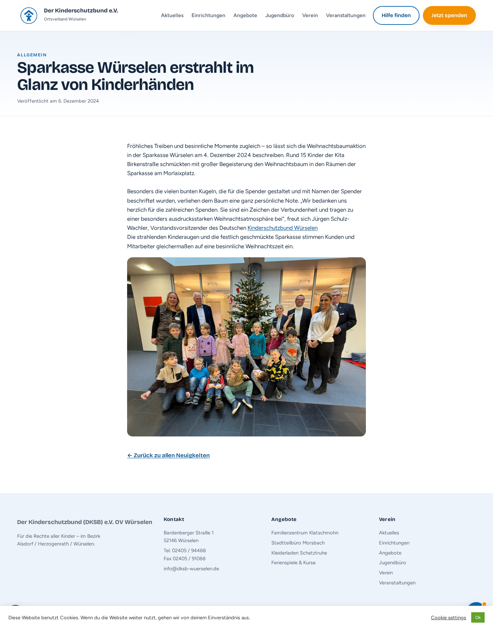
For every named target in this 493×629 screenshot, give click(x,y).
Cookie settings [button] (448, 618)
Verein (310, 15)
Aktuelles (172, 15)
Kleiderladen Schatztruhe (299, 553)
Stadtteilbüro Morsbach (298, 543)
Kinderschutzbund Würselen (283, 227)
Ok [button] (478, 617)
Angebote (245, 15)
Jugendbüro (279, 15)
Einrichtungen (208, 15)
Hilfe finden (396, 15)
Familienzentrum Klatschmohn (304, 533)
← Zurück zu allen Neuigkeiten (168, 455)
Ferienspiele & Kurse (293, 563)
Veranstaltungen (346, 15)
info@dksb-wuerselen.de (191, 569)
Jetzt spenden (449, 15)
